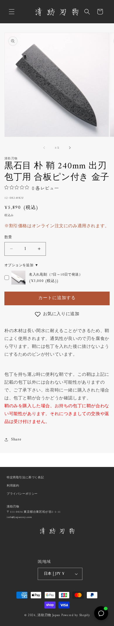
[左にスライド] (44, 147)
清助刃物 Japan (48, 615)
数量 (8, 237)
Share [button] (16, 439)
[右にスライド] (69, 147)
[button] (11, 11)
